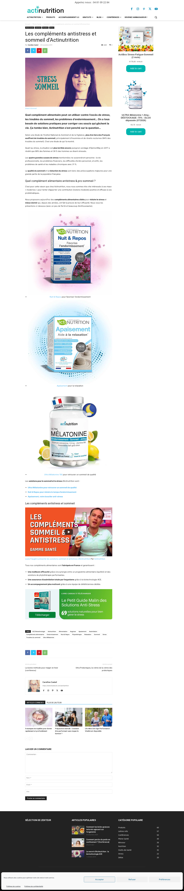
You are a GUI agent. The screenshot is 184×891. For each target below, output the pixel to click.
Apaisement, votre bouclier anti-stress (45, 496)
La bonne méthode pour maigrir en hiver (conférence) (41, 669)
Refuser (132, 879)
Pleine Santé (37, 24)
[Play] (68, 532)
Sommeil (47, 24)
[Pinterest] (144, 9)
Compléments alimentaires (35, 634)
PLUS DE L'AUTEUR (54, 703)
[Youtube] (156, 9)
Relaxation (87, 634)
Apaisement (62, 386)
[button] (156, 17)
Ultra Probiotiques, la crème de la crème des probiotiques (94, 669)
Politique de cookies (13, 886)
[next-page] (30, 738)
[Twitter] (150, 9)
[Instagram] (138, 9)
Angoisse (73, 631)
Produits (45, 27)
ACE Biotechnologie (38, 631)
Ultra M (31, 487)
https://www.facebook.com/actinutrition (56, 686)
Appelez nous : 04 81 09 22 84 (92, 2)
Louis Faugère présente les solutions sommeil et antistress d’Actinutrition (57, 559)
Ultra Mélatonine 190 (53, 474)
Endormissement (52, 634)
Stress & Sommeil (31, 108)
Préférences (164, 879)
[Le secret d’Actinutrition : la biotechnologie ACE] (78, 853)
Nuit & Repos (55, 297)
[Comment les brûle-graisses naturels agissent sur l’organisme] (78, 830)
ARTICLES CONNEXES (35, 703)
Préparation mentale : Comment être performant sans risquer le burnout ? (67, 731)
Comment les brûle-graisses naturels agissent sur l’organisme (98, 829)
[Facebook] (132, 9)
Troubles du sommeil (33, 637)
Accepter (99, 879)
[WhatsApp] (44, 50)
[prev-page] (26, 738)
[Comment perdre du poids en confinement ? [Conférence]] (78, 842)
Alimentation (63, 631)
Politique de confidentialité (33, 886)
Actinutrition (99, 559)
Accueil (27, 24)
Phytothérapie (77, 634)
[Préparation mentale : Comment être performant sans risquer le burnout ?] (68, 717)
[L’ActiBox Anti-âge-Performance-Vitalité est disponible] (98, 717)
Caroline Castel (33, 45)
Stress (52, 27)
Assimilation (93, 631)
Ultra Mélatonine (48, 637)
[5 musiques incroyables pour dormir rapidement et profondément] (38, 717)
